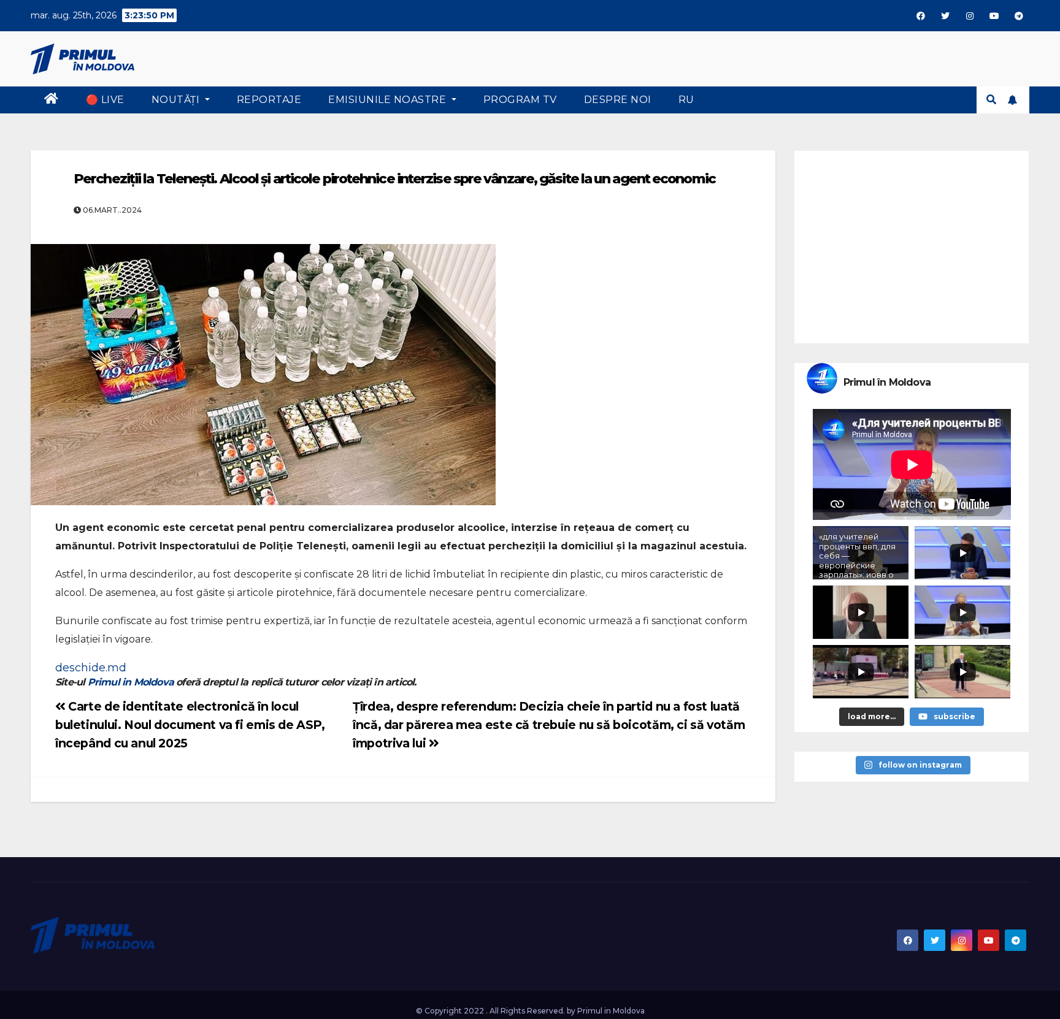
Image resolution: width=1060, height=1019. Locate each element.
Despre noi (617, 99)
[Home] (51, 99)
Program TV (520, 99)
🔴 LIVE (105, 99)
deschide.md (90, 667)
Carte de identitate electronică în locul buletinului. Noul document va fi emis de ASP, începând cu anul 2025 (190, 724)
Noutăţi (177, 99)
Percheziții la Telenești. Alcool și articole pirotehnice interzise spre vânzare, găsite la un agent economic (394, 178)
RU (686, 99)
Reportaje (269, 99)
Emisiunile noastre (388, 99)
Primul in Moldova (131, 682)
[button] (991, 99)
